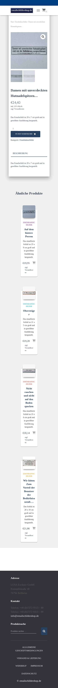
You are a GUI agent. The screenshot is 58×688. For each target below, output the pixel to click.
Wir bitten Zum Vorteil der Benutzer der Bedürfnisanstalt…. (29, 491)
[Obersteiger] (29, 293)
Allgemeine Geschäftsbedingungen (29, 649)
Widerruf (20, 666)
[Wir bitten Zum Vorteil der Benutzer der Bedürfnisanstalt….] (29, 463)
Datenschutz (29, 673)
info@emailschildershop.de (25, 615)
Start (12, 22)
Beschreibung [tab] (20, 153)
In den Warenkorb (23, 134)
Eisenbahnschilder (21, 22)
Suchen (44, 631)
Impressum (37, 666)
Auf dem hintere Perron (29, 233)
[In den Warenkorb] (34, 263)
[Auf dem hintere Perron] (29, 211)
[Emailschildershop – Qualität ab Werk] (23, 10)
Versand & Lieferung (29, 658)
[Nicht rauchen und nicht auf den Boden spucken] (29, 371)
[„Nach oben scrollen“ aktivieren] (52, 682)
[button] (42, 36)
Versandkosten (19, 109)
